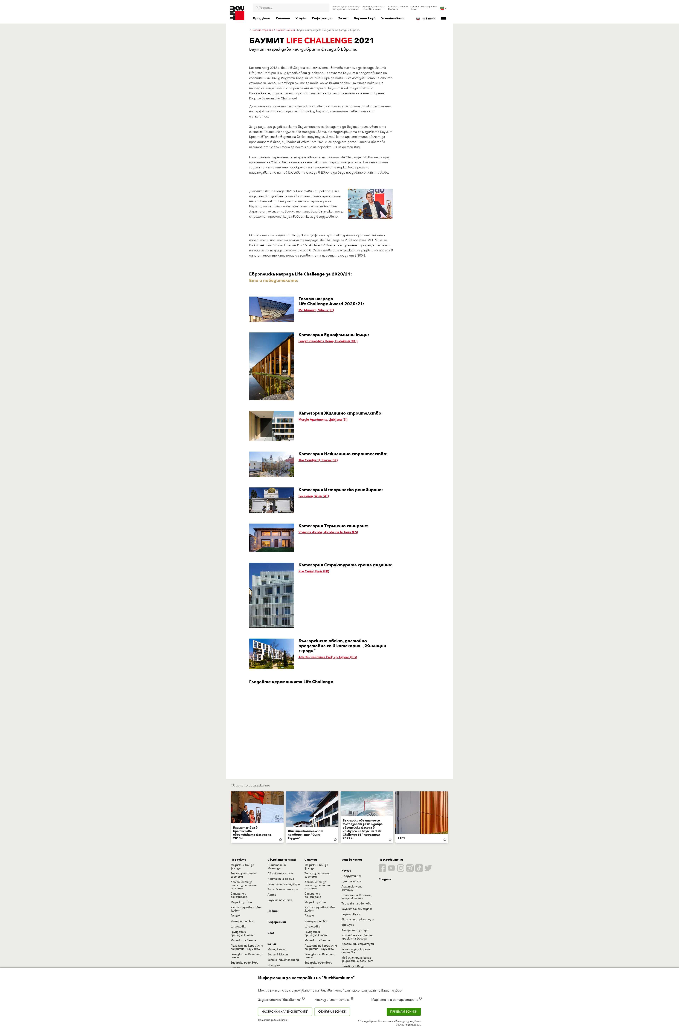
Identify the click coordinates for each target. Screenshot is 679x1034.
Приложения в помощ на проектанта (356, 897)
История (274, 965)
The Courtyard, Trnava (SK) (318, 460)
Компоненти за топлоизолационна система (244, 885)
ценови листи (351, 859)
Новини (273, 911)
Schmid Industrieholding (283, 959)
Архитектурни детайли (351, 888)
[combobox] (291, 8)
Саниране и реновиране (239, 895)
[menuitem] (346, 8)
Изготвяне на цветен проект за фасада (357, 937)
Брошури (347, 924)
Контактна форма (281, 878)
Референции (277, 922)
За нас (272, 943)
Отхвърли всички (332, 1011)
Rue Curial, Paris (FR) (313, 571)
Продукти (238, 859)
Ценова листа (351, 881)
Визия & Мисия (278, 954)
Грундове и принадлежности (242, 933)
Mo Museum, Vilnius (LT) (316, 310)
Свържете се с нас (281, 873)
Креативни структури (357, 943)
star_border (280, 839)
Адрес (272, 894)
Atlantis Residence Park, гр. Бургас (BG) (327, 657)
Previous (229, 817)
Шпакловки (238, 926)
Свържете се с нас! (282, 859)
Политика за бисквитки (273, 1020)
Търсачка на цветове (356, 903)
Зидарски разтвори (244, 962)
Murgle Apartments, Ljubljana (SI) (322, 419)
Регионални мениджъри (284, 884)
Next (449, 817)
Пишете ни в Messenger (277, 867)
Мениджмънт (277, 949)
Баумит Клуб (350, 914)
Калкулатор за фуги (355, 930)
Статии (310, 859)
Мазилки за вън (241, 902)
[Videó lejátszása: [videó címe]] (321, 726)
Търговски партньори (283, 889)
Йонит (235, 916)
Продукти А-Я (351, 876)
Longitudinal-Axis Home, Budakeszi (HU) (328, 341)
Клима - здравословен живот (246, 909)
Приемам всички (403, 1011)
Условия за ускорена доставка (355, 951)
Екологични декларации (357, 919)
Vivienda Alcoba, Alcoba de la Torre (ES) (328, 532)
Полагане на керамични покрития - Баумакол (247, 947)
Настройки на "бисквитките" (285, 1011)
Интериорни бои (242, 921)
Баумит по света (280, 900)
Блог (271, 932)
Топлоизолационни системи (244, 875)
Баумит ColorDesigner (356, 908)
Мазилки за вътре (243, 940)
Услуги (346, 870)
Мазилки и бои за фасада (242, 867)
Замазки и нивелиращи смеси (246, 956)
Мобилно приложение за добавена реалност (357, 959)
